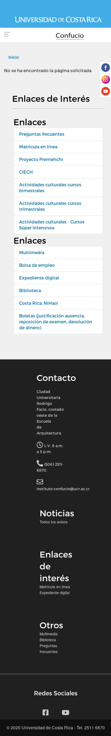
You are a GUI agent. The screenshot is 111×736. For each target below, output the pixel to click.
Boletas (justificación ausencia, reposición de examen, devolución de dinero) (55, 321)
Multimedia (31, 252)
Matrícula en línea (38, 146)
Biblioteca (30, 290)
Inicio (13, 57)
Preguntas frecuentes (41, 133)
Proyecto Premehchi (41, 159)
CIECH (26, 171)
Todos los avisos (54, 521)
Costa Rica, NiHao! (38, 303)
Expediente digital (39, 277)
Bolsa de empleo (37, 265)
